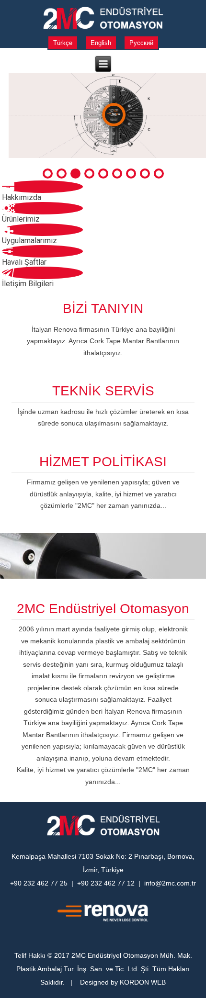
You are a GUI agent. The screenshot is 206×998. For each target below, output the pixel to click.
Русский (141, 42)
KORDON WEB (143, 982)
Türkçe (62, 42)
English (101, 42)
